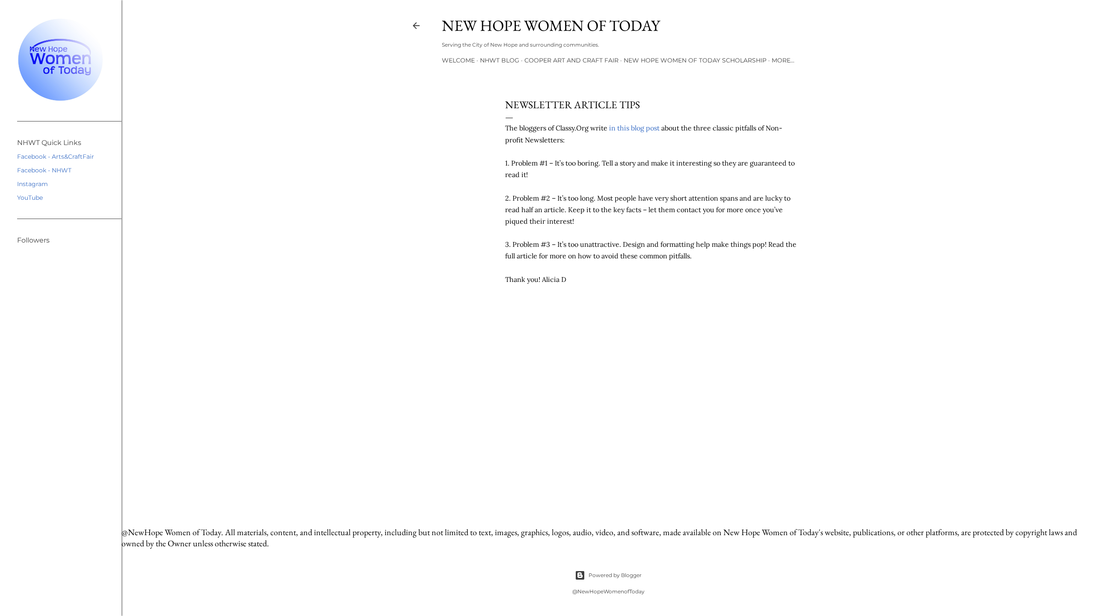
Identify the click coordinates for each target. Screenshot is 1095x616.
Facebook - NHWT (44, 170)
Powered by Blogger (615, 575)
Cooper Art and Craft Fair (571, 60)
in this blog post (634, 128)
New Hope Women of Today (551, 25)
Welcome (458, 60)
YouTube (30, 197)
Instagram (32, 184)
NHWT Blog (499, 60)
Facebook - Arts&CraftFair (55, 156)
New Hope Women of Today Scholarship (695, 60)
